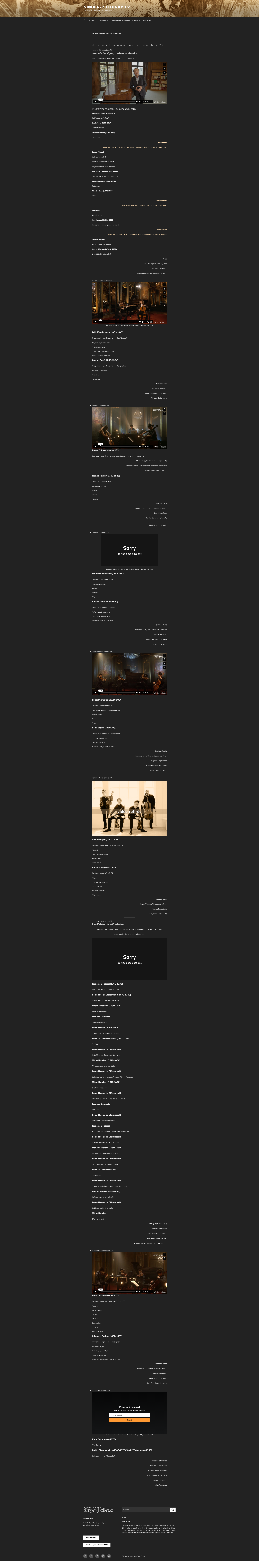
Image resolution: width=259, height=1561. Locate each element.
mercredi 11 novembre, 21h (102, 281)
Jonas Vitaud (157, 644)
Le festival (102, 20)
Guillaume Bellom (155, 273)
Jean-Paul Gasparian (154, 1383)
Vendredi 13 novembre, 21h (102, 778)
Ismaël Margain (143, 273)
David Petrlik (157, 269)
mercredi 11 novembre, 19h (102, 50)
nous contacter (91, 1537)
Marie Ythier (140, 461)
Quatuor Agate (161, 751)
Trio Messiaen (161, 383)
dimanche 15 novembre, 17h (102, 921)
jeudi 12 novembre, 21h (100, 533)
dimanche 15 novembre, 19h (102, 1251)
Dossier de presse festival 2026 (97, 1545)
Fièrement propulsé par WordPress (133, 1556)
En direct (92, 20)
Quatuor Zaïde (161, 503)
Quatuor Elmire (161, 1364)
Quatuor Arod (161, 899)
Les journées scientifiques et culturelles (124, 20)
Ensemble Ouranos (159, 1461)
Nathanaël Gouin (156, 770)
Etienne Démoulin (132, 466)
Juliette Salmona (152, 461)
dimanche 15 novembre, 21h (102, 1390)
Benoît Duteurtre (130, 58)
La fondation (147, 20)
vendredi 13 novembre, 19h (102, 652)
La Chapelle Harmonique (157, 1224)
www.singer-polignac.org (91, 1525)
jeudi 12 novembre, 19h (100, 405)
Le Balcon (163, 471)
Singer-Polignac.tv (107, 7)
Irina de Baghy (149, 264)
